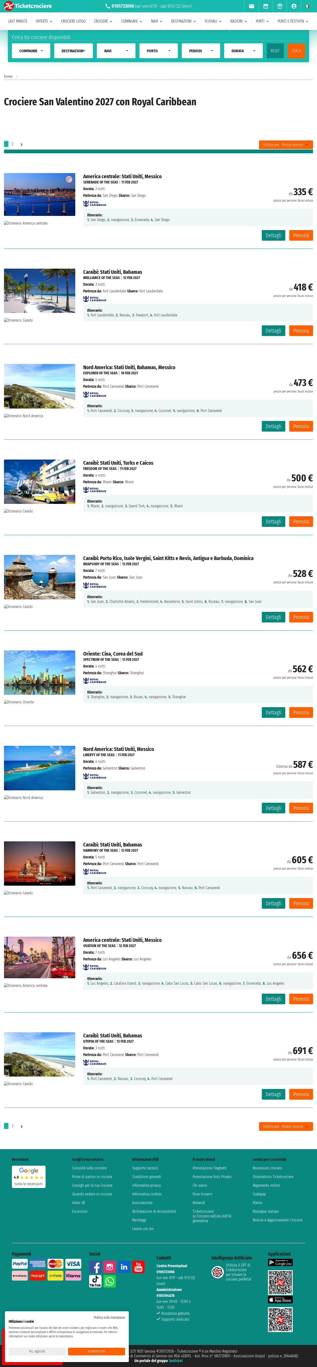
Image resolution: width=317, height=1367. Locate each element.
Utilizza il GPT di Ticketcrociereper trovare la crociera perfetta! (238, 1272)
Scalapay (259, 1194)
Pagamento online (266, 1185)
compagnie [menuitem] (129, 21)
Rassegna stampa (266, 1211)
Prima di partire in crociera (92, 1176)
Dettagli (273, 235)
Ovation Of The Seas (99, 945)
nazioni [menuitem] (236, 21)
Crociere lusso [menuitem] (73, 21)
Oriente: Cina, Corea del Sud (113, 653)
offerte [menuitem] (42, 21)
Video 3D (78, 1202)
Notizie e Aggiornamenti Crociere (277, 1220)
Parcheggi (139, 1220)
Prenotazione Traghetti (210, 1168)
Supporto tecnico (145, 1168)
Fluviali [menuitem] (211, 21)
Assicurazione (142, 1202)
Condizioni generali (146, 1176)
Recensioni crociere (267, 1168)
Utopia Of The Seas (98, 1041)
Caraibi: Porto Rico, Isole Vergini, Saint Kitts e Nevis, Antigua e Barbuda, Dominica (168, 558)
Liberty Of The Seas (99, 754)
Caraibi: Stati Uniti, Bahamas (112, 272)
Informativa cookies (147, 1194)
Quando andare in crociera (92, 1194)
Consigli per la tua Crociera (92, 1185)
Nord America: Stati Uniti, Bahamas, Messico (129, 367)
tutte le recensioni (29, 1184)
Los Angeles (111, 959)
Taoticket (176, 1360)
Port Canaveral (113, 386)
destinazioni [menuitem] (181, 21)
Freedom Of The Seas (100, 468)
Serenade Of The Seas (100, 182)
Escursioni (79, 1211)
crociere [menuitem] (101, 21)
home (8, 76)
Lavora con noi (143, 1228)
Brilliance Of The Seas (101, 277)
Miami (107, 482)
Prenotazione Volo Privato (212, 1176)
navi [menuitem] (154, 21)
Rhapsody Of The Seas (101, 564)
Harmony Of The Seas (100, 850)
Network (199, 1202)
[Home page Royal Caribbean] (94, 202)
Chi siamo (200, 1185)
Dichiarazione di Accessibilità (154, 1211)
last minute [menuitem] (17, 21)
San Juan (109, 577)
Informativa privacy (146, 1185)
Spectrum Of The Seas (101, 659)
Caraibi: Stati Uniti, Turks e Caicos (118, 463)
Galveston (110, 768)
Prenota (301, 235)
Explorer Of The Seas (100, 373)
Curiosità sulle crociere (89, 1168)
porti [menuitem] (260, 21)
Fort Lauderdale (114, 291)
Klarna (257, 1202)
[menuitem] (251, 6)
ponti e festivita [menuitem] (291, 21)
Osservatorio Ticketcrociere (273, 1176)
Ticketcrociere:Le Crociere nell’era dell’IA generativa (212, 1216)
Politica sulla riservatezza (109, 1317)
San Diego (110, 195)
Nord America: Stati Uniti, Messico (118, 749)
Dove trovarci (202, 1194)
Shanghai (110, 673)
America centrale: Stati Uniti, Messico (122, 176)
